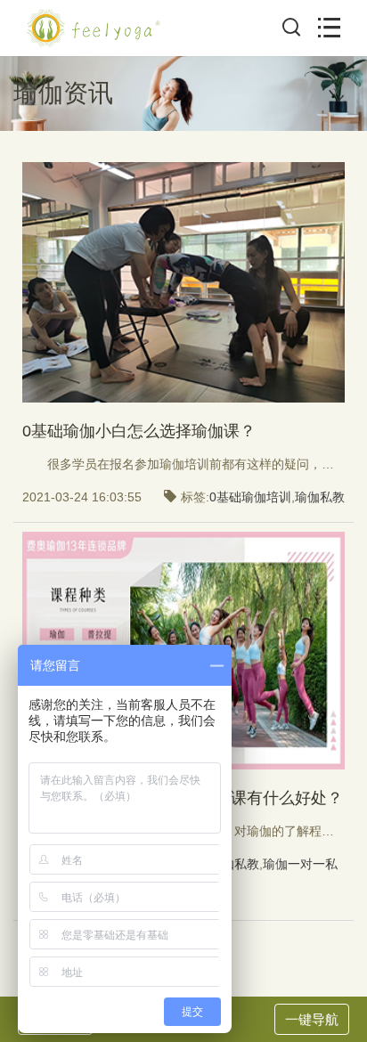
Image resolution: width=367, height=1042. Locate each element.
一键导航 (311, 1019)
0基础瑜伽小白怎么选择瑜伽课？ (139, 431)
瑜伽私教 (320, 497)
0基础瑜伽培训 (250, 497)
